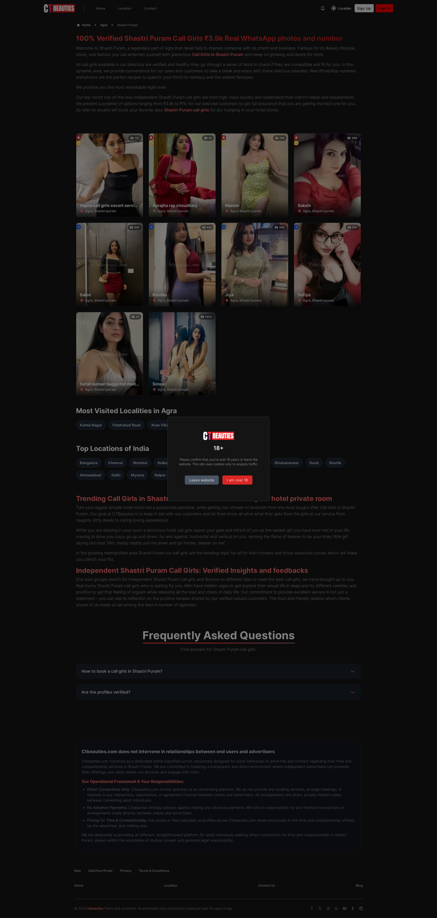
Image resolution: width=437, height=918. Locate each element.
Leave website (201, 480)
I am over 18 (237, 480)
